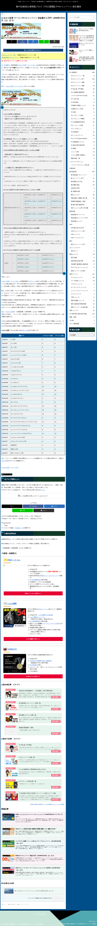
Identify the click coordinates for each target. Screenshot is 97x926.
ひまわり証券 (9, 311)
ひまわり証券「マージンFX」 (27, 65)
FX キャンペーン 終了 (7, 474)
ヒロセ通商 (12, 603)
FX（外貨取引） (6, 65)
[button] (54, 41)
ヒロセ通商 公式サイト (33, 639)
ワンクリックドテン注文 (51, 623)
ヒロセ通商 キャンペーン (37, 617)
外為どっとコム (13, 560)
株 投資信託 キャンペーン (10, 57)
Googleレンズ (19, 528)
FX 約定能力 (33, 665)
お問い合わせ (92, 921)
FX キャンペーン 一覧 (9, 55)
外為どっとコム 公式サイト (33, 593)
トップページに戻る (40, 914)
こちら (43, 490)
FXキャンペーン (43, 609)
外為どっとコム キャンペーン (50, 575)
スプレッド (32, 281)
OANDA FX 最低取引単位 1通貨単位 (41, 661)
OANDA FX (12, 649)
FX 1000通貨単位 (35, 580)
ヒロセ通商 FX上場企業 (45, 615)
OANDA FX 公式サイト (33, 676)
